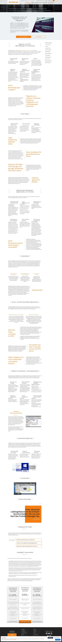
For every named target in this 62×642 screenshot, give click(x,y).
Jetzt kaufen (38, 36)
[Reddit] (51, 633)
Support (36, 2)
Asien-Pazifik (36, 634)
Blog (49, 2)
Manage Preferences (57, 637)
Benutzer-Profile (47, 48)
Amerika (35, 631)
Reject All (50, 637)
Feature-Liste (47, 58)
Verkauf (33, 2)
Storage (46, 46)
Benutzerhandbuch (48, 60)
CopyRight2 (23, 631)
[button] (39, 504)
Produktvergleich (48, 57)
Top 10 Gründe (47, 55)
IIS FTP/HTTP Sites (48, 49)
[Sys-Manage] (13, 2)
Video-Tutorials (47, 51)
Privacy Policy (14, 639)
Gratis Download (12, 635)
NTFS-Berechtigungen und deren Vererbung (25, 50)
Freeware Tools (24, 632)
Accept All (57, 639)
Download (41, 2)
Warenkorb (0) (39, 0)
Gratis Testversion (23, 36)
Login (46, 0)
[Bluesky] (48, 636)
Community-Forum (48, 53)
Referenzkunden (48, 62)
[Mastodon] (50, 636)
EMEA (34, 632)
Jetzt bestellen (13, 621)
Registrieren (50, 0)
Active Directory (47, 44)
